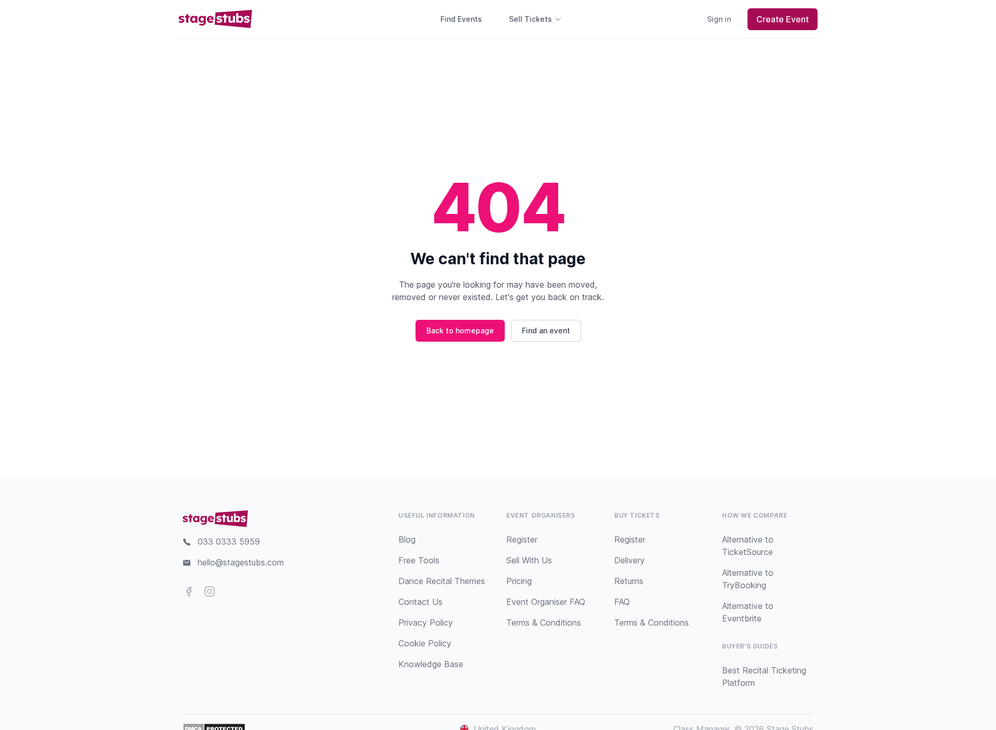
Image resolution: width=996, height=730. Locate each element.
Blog (407, 539)
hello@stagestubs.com (241, 562)
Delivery (629, 560)
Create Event (782, 19)
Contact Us (420, 602)
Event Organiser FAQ (545, 602)
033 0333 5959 (229, 541)
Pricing (519, 581)
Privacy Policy (425, 622)
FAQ (622, 602)
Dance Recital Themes (441, 581)
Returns (628, 581)
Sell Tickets (530, 19)
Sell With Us (529, 560)
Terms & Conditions (543, 622)
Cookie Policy (424, 643)
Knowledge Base (430, 664)
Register (521, 539)
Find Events (461, 19)
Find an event (546, 330)
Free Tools (418, 560)
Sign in (719, 19)
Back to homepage (460, 330)
